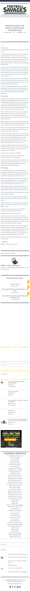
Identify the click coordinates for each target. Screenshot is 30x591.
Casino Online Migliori (15, 457)
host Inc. (20, 581)
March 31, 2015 (15, 286)
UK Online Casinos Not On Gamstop (15, 483)
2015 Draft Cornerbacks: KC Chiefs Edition (17, 571)
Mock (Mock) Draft (13, 391)
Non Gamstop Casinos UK (15, 471)
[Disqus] (15, 323)
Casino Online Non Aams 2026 (15, 526)
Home (9, 583)
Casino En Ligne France (15, 520)
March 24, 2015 (15, 299)
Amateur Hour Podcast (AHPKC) (15, 568)
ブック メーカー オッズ (15, 512)
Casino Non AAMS (15, 459)
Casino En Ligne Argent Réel (15, 533)
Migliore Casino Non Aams (15, 485)
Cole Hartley (7, 32)
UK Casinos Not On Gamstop (15, 468)
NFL (14, 32)
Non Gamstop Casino (15, 466)
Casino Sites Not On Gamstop (15, 496)
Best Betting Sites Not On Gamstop (15, 455)
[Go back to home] (15, 8)
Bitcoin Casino (15, 503)
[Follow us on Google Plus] (7, 1)
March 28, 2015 (15, 292)
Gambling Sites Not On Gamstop (15, 469)
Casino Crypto (15, 501)
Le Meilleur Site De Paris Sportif (15, 510)
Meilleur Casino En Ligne (15, 536)
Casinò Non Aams (15, 529)
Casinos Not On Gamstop (15, 462)
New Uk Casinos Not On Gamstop (15, 498)
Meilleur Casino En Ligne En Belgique (15, 505)
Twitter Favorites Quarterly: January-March (17, 557)
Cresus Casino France (15, 515)
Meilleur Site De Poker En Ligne (15, 506)
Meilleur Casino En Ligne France (15, 477)
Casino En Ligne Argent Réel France (15, 524)
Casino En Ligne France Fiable (15, 522)
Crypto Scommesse (15, 513)
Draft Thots (15, 284)
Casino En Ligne (15, 519)
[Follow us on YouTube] (8, 1)
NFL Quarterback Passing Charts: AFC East (18, 554)
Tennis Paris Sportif (15, 508)
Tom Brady (12, 253)
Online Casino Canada (15, 473)
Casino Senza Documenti (15, 517)
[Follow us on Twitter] (5, 1)
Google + (20, 583)
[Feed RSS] (1, 1)
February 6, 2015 (21, 32)
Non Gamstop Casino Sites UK (15, 475)
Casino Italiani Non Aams (15, 499)
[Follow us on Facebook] (3, 1)
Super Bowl (7, 253)
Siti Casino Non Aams (15, 461)
